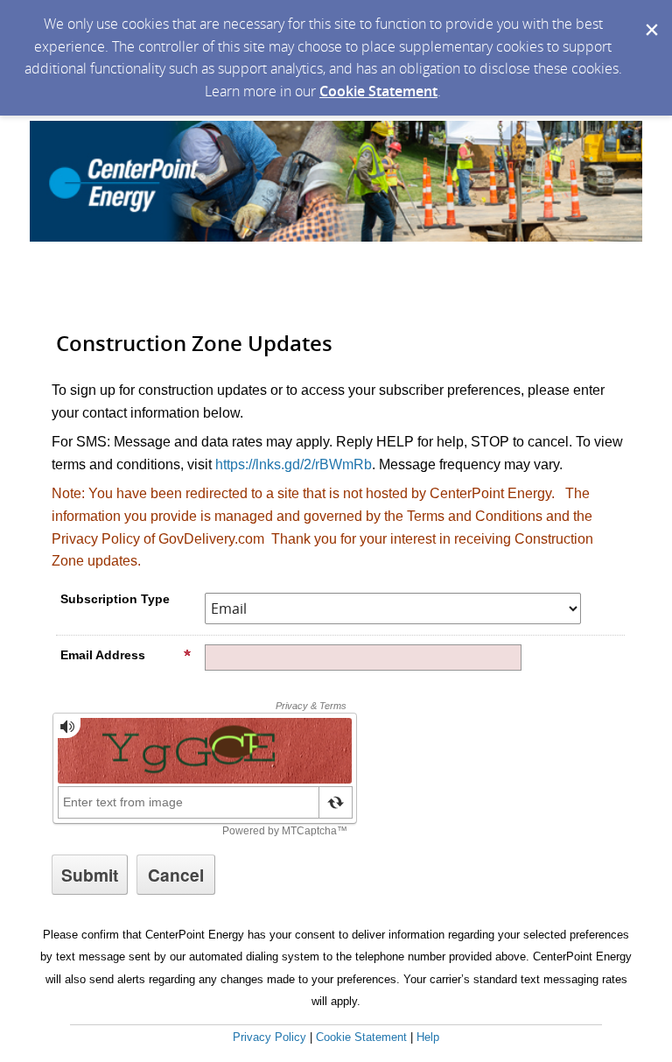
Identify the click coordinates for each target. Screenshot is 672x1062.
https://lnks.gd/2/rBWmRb (293, 464)
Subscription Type (115, 599)
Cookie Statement (378, 91)
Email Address (102, 655)
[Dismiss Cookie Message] (650, 16)
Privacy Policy (269, 1037)
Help (427, 1037)
